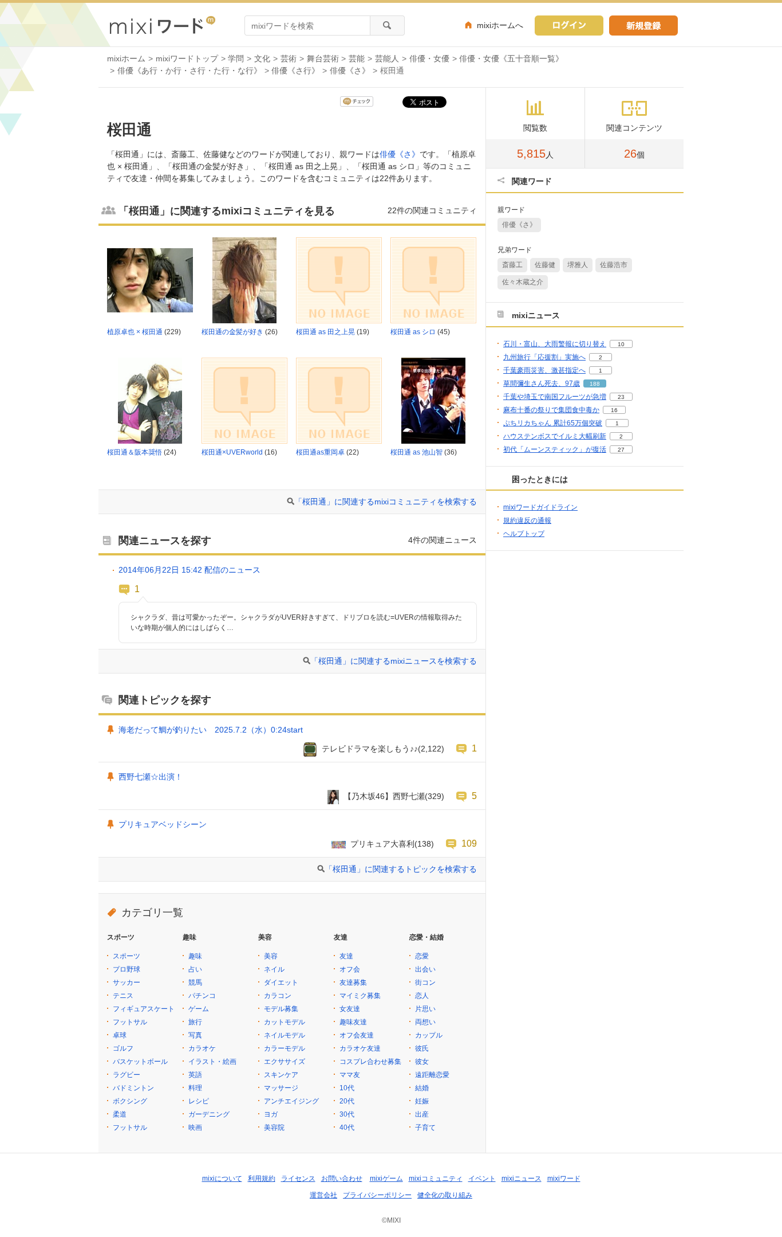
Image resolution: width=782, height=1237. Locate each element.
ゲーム (198, 1009)
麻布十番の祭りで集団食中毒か (551, 410)
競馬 (195, 982)
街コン (425, 982)
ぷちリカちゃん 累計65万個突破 (552, 423)
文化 (262, 58)
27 (621, 450)
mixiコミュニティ (436, 1179)
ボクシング (130, 1101)
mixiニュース (521, 1179)
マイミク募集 (360, 996)
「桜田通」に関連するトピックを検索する (401, 869)
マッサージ (281, 1088)
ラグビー (126, 1075)
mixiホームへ (500, 25)
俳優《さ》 (350, 70)
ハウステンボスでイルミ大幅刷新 (554, 436)
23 (621, 397)
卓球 (120, 1035)
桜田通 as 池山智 (416, 452)
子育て (425, 1128)
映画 (195, 1128)
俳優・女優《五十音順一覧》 (511, 58)
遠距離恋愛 (432, 1075)
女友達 (349, 1009)
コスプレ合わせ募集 (370, 1062)
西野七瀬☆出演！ (151, 776)
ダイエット (281, 982)
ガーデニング (209, 1114)
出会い (425, 969)
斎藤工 (512, 265)
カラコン (277, 996)
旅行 (195, 1022)
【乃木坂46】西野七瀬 (384, 796)
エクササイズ (284, 1062)
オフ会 (349, 969)
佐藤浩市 (613, 265)
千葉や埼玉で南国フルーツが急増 (554, 397)
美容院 (274, 1128)
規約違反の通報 (527, 520)
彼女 (422, 1062)
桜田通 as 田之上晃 (325, 332)
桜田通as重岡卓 (320, 452)
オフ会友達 (356, 1035)
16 (614, 410)
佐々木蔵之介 (522, 282)
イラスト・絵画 (212, 1062)
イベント (482, 1179)
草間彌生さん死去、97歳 (541, 383)
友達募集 (353, 982)
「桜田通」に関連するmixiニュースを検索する (393, 661)
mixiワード (563, 1179)
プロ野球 (126, 969)
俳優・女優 (429, 58)
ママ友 (349, 1075)
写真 (195, 1035)
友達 (346, 956)
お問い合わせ (341, 1179)
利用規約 (261, 1179)
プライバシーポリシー (377, 1195)
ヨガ (271, 1114)
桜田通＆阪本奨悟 (134, 452)
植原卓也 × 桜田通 (135, 332)
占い (195, 969)
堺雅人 (577, 265)
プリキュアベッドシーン (163, 824)
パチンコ (202, 996)
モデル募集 (281, 1009)
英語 (195, 1075)
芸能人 (387, 58)
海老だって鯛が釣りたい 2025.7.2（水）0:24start (211, 729)
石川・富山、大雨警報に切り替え (554, 344)
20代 (346, 1101)
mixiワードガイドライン (540, 507)
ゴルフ (123, 1048)
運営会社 (323, 1195)
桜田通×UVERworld (232, 452)
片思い (425, 1009)
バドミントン (133, 1088)
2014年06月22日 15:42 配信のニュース (189, 569)
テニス (123, 996)
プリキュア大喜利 (382, 843)
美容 (271, 956)
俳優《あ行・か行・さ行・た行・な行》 (189, 70)
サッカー (126, 982)
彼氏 (422, 1048)
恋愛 (422, 956)
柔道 (120, 1114)
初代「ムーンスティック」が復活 (554, 449)
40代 (346, 1128)
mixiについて (222, 1179)
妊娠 (422, 1101)
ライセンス (298, 1179)
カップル (429, 1035)
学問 (236, 58)
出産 (422, 1114)
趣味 (195, 956)
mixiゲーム (386, 1179)
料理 (195, 1088)
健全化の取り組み (444, 1195)
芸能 (357, 58)
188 (595, 384)
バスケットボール (140, 1062)
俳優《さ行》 (295, 70)
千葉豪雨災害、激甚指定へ (544, 370)
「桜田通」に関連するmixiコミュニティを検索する (385, 501)
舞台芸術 (323, 58)
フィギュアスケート (144, 1009)
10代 (346, 1088)
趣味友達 (353, 1022)
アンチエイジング (291, 1101)
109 (469, 843)
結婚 (422, 1088)
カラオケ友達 (360, 1048)
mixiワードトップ (187, 58)
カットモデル (284, 1022)
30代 (346, 1114)
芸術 (289, 58)
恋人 (422, 996)
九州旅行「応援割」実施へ (544, 357)
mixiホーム (126, 58)
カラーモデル (284, 1048)
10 (621, 344)
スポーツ (126, 956)
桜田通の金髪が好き (232, 332)
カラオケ (202, 1048)
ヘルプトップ (523, 534)
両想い (425, 1022)
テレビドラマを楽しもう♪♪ (370, 748)
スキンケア (281, 1075)
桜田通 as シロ (413, 332)
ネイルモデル (284, 1035)
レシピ (198, 1101)
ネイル (274, 969)
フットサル (130, 1022)
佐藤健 (545, 265)
